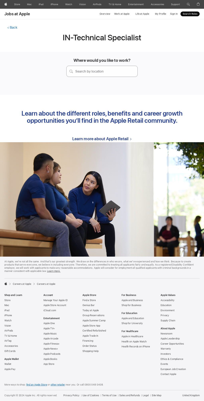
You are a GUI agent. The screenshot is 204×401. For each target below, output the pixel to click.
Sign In (174, 14)
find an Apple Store (36, 384)
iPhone (8, 315)
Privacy (165, 315)
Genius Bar (88, 305)
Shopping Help (90, 351)
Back (13, 27)
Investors (166, 354)
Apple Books (50, 359)
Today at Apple (90, 310)
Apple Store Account (54, 305)
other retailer (58, 384)
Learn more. (54, 271)
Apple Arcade (50, 338)
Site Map (156, 395)
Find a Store (89, 300)
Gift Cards (10, 351)
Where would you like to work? (102, 60)
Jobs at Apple (17, 14)
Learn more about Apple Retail (100, 138)
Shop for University (132, 323)
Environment (168, 310)
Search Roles (190, 14)
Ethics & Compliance (172, 359)
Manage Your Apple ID (55, 300)
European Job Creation (173, 369)
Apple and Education (133, 318)
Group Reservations (93, 315)
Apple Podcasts (51, 354)
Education (166, 305)
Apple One (49, 323)
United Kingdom (191, 395)
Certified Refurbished (94, 330)
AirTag (7, 340)
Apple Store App (91, 325)
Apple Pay (10, 369)
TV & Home (10, 335)
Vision (7, 325)
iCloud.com (49, 310)
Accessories (11, 346)
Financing (87, 340)
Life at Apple (142, 14)
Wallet (7, 364)
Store (7, 300)
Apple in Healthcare (132, 336)
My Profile (160, 14)
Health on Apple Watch (134, 341)
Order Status (89, 346)
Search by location (89, 71)
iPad (6, 310)
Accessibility (167, 300)
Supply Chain (168, 320)
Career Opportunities (172, 343)
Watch (7, 320)
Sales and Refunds (129, 395)
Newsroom (166, 333)
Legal (146, 395)
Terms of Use (109, 395)
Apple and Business (132, 300)
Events (164, 364)
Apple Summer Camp (94, 320)
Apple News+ (50, 348)
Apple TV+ (49, 328)
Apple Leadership (170, 338)
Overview (105, 14)
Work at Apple (121, 14)
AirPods (8, 330)
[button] (188, 4)
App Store (48, 364)
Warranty (166, 348)
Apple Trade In (90, 335)
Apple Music (50, 333)
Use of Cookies (90, 395)
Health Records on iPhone (136, 346)
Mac (6, 305)
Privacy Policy (71, 395)
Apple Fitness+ (51, 343)
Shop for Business (131, 305)
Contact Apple (168, 374)
